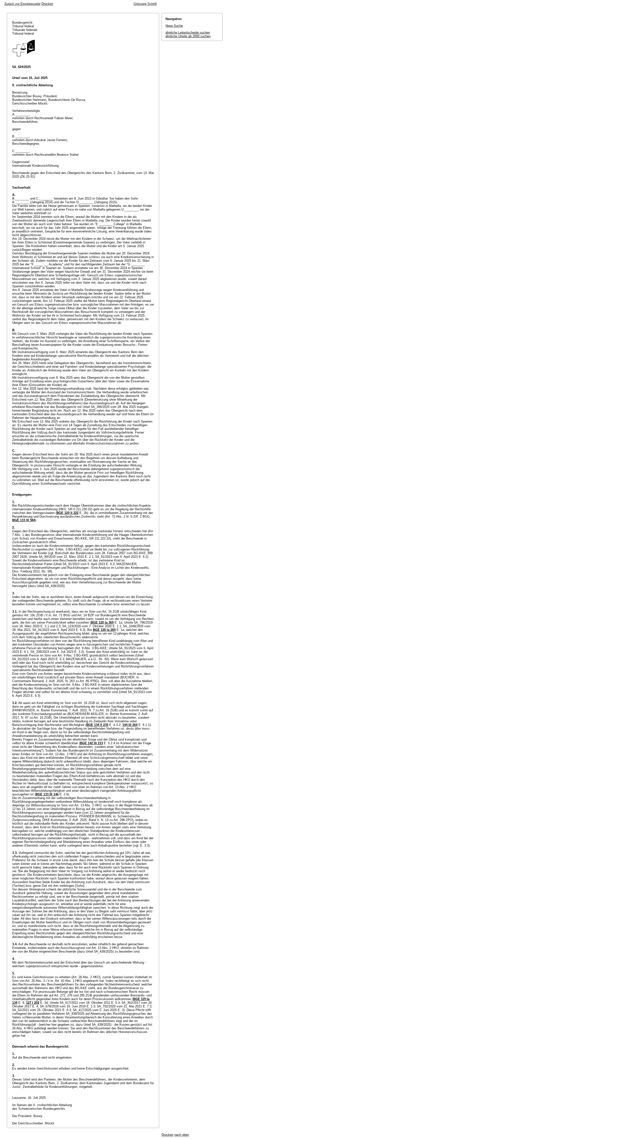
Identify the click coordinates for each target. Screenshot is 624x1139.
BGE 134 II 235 (97, 725)
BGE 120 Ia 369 (102, 622)
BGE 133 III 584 (23, 520)
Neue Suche (174, 26)
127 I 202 (32, 1002)
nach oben (181, 1135)
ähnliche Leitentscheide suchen (188, 32)
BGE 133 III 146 (47, 794)
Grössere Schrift (145, 4)
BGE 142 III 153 (91, 743)
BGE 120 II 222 (67, 513)
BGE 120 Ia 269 (104, 630)
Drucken (47, 4)
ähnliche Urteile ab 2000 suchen (188, 36)
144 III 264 (129, 725)
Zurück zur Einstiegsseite (22, 4)
